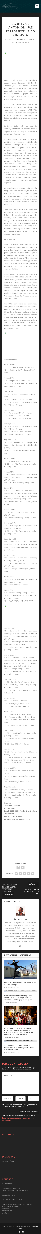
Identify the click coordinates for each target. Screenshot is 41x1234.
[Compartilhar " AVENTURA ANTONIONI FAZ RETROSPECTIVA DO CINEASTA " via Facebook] (18, 867)
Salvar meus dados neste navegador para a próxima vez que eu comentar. (19, 1106)
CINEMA (16, 42)
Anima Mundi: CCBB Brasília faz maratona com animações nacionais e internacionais (19, 1047)
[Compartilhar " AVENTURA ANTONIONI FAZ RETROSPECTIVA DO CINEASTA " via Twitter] (22, 867)
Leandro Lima (20, 39)
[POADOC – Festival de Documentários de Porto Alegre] (20, 969)
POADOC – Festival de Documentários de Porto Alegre (20, 984)
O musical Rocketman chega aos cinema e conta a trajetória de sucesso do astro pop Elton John (18, 997)
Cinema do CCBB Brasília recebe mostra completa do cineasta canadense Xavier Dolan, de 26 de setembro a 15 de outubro (18, 1031)
